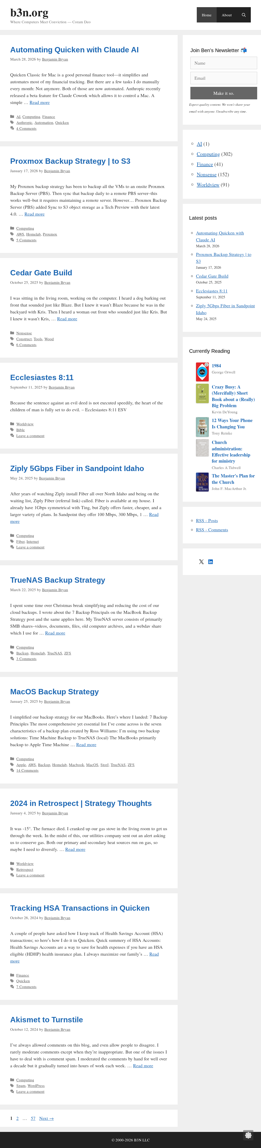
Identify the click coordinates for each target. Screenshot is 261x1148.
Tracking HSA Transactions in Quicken (80, 908)
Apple (21, 764)
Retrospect (24, 869)
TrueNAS (54, 652)
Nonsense (24, 332)
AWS (20, 234)
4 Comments (26, 128)
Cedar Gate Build (41, 272)
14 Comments (27, 770)
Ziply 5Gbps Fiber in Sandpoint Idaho (77, 468)
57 (34, 1118)
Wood (49, 338)
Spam (20, 1085)
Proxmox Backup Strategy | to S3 (70, 161)
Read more (40, 102)
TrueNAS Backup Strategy (57, 580)
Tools (38, 338)
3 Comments (26, 658)
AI (18, 116)
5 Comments (26, 239)
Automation (43, 122)
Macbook (76, 764)
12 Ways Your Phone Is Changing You (232, 423)
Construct (24, 338)
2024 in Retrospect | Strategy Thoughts (81, 803)
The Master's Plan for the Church (233, 479)
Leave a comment (30, 435)
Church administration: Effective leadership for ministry (231, 451)
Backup (22, 652)
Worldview (25, 423)
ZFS (67, 652)
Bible (20, 429)
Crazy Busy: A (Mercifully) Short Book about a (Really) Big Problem (233, 396)
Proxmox (50, 234)
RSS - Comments (212, 529)
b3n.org (29, 12)
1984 (216, 365)
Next (46, 1118)
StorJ (104, 764)
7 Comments (26, 986)
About (227, 14)
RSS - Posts (207, 520)
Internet (33, 541)
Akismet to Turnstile (46, 1019)
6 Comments (26, 344)
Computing (31, 116)
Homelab (33, 234)
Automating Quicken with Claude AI (74, 49)
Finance (48, 116)
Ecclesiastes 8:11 (42, 377)
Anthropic (24, 122)
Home (207, 14)
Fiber (20, 541)
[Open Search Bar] (244, 14)
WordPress (36, 1085)
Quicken (62, 122)
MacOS (92, 764)
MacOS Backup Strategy (54, 691)
